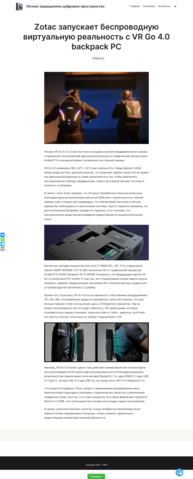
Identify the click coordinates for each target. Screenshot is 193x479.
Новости (98, 58)
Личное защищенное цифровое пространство (65, 6)
